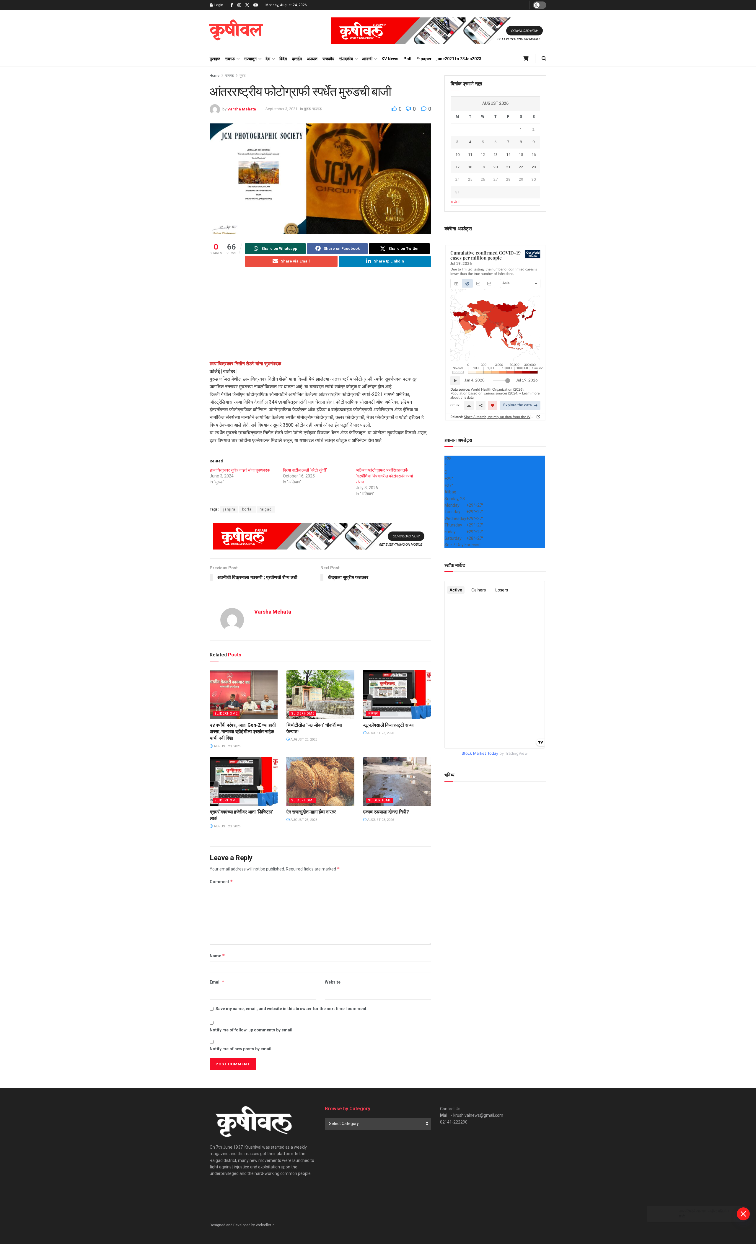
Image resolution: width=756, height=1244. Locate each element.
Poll (407, 58)
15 (521, 154)
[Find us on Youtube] (255, 5)
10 (457, 154)
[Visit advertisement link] (438, 30)
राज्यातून (250, 58)
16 (534, 154)
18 (470, 167)
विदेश (283, 58)
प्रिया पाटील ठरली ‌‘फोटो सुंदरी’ (305, 470)
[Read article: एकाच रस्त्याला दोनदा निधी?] (397, 781)
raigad (266, 509)
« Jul (455, 201)
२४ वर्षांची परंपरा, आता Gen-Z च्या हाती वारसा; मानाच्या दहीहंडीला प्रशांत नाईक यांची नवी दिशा (243, 731)
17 (457, 167)
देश (267, 58)
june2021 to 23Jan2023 (458, 58)
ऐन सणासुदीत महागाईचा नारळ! (311, 812)
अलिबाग (373, 713)
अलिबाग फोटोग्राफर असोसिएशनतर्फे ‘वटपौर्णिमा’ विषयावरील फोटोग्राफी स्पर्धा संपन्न (384, 476)
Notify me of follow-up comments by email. (252, 1030)
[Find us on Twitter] (247, 5)
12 (483, 154)
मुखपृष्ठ (215, 58)
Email (217, 982)
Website (332, 982)
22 (521, 167)
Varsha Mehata (241, 109)
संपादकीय (346, 58)
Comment (221, 881)
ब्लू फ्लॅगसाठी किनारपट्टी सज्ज (388, 725)
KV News (390, 58)
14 (508, 154)
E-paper (424, 58)
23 (534, 167)
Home (214, 76)
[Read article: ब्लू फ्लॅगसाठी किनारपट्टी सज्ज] (397, 694)
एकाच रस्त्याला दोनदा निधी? (386, 812)
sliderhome (226, 713)
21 (508, 167)
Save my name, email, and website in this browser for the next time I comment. (292, 1008)
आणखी (367, 58)
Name (217, 955)
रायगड (230, 58)
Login (218, 5)
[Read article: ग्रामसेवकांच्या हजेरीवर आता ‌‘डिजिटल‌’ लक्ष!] (244, 781)
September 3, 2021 (281, 109)
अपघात (312, 58)
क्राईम (297, 58)
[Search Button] (544, 58)
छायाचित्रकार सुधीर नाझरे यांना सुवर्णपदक (240, 470)
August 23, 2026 (226, 746)
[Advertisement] (320, 318)
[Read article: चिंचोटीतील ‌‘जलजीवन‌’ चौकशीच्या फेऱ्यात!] (320, 694)
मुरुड (242, 76)
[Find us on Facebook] (232, 5)
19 (483, 167)
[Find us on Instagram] (239, 5)
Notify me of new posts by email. (241, 1048)
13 (495, 154)
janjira (229, 509)
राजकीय (328, 58)
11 (470, 154)
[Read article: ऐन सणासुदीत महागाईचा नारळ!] (320, 781)
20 (495, 167)
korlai (247, 509)
